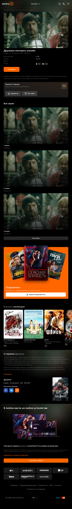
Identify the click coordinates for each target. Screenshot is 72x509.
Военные (16, 343)
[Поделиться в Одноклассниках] (17, 390)
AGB (51, 485)
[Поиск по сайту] (59, 4)
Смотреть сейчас (36, 460)
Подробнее (8, 374)
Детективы (57, 341)
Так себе (31, 93)
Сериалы (12, 10)
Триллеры (48, 343)
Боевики (19, 10)
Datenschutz (43, 485)
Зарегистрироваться (37, 294)
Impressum (14, 485)
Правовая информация (28, 485)
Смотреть (11, 69)
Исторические (14, 53)
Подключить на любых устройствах (16, 455)
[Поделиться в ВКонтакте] (11, 390)
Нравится (14, 93)
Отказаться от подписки (36, 489)
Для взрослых (28, 341)
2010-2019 (27, 53)
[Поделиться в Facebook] (6, 390)
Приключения (14, 341)
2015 (21, 53)
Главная (6, 10)
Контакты (57, 485)
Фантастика (8, 343)
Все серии (36, 238)
